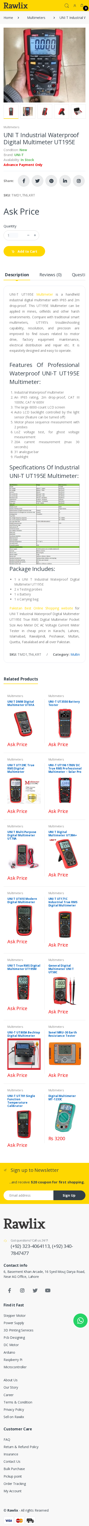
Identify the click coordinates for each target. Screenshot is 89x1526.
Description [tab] (17, 274)
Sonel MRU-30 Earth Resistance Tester (62, 1034)
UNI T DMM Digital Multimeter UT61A (20, 703)
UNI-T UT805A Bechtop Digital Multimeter (23, 1034)
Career (9, 1395)
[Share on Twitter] (37, 181)
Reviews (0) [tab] (50, 274)
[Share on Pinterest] (51, 181)
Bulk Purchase (14, 1468)
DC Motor (11, 1345)
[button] (66, 5)
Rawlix (12, 1510)
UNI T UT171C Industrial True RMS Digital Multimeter (62, 902)
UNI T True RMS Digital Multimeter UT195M (23, 967)
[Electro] (16, 5)
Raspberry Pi (13, 1359)
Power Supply (14, 1323)
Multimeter (44, 294)
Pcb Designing (14, 1337)
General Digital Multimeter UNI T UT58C (61, 969)
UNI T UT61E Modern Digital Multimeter (22, 900)
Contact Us (12, 1461)
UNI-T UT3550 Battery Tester (64, 703)
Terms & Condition (18, 1402)
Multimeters (36, 17)
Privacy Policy (14, 1409)
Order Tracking (15, 1483)
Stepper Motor (15, 1315)
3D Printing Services (18, 1330)
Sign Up (69, 1195)
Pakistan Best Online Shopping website (41, 608)
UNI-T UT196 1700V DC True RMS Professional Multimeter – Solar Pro (65, 768)
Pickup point (13, 1476)
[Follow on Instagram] (79, 181)
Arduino (9, 1352)
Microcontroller (15, 1367)
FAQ (7, 1439)
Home (8, 17)
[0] (82, 5)
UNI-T (19, 155)
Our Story (11, 1387)
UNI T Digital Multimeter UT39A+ (62, 833)
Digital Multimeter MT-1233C (62, 1097)
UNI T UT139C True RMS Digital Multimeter (20, 768)
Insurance (11, 1454)
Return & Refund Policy (21, 1447)
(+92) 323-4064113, (31, 1246)
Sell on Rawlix (14, 1417)
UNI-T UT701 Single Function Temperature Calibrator (21, 1101)
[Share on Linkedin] (65, 181)
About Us (11, 1380)
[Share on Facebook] (24, 181)
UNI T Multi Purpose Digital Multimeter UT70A (21, 835)
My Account (13, 1491)
